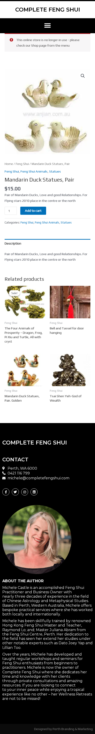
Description (13, 243)
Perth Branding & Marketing (73, 729)
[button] (47, 26)
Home (9, 164)
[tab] (47, 243)
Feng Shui (22, 164)
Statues (55, 171)
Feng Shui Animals (34, 171)
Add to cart (33, 210)
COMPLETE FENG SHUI (47, 9)
